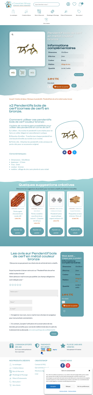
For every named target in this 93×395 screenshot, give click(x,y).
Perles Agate (20, 208)
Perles (38, 211)
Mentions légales (63, 391)
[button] (89, 370)
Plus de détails (79, 74)
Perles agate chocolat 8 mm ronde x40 (18, 213)
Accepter (53, 386)
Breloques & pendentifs (35, 99)
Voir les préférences (83, 386)
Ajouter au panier (62, 87)
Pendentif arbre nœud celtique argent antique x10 (56, 216)
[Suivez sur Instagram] (68, 365)
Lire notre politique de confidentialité (42, 330)
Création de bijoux (20, 99)
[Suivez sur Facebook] (62, 365)
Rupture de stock (75, 231)
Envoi (54, 334)
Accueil (11, 99)
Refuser (68, 386)
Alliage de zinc (65, 64)
